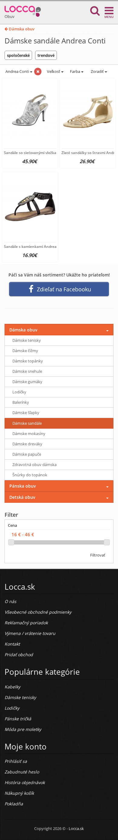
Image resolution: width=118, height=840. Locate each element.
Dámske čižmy (25, 350)
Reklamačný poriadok (26, 623)
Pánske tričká (18, 719)
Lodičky (19, 392)
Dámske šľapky (25, 412)
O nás (10, 601)
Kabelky (12, 687)
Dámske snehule (27, 371)
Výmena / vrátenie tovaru (30, 633)
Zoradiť (97, 71)
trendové (46, 55)
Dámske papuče (26, 454)
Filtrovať (97, 555)
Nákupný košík (19, 793)
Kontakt (12, 644)
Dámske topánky (27, 361)
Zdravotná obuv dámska (34, 464)
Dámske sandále (27, 423)
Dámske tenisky (26, 340)
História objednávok (25, 782)
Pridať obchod (19, 654)
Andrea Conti (17, 71)
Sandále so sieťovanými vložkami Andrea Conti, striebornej (54, 152)
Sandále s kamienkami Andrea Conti (35, 246)
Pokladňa (14, 804)
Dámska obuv (21, 29)
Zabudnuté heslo (22, 772)
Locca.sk (76, 828)
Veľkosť (53, 71)
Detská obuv (22, 497)
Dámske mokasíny (28, 433)
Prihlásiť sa (16, 761)
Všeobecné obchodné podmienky (38, 612)
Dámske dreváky (27, 444)
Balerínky (20, 402)
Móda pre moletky (23, 729)
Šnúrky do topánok (29, 475)
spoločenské (18, 55)
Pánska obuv (22, 486)
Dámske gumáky (27, 381)
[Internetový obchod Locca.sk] (23, 10)
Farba (75, 71)
